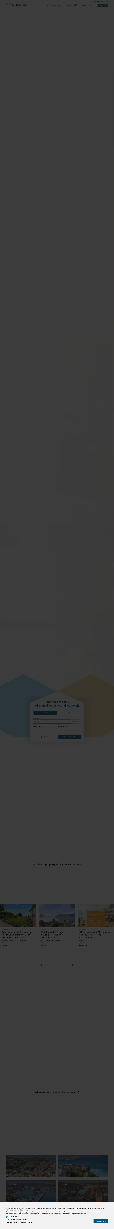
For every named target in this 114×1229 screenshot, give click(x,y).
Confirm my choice (101, 1221)
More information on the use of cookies (19, 1222)
